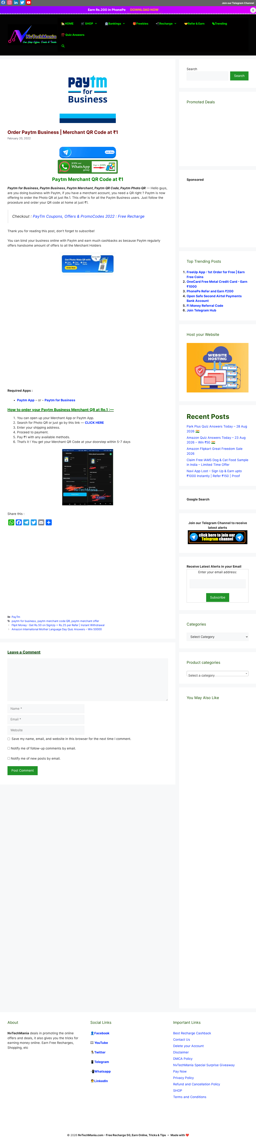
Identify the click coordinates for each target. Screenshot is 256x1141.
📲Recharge (164, 23)
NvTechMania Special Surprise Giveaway (204, 1065)
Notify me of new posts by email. (36, 758)
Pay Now (180, 1071)
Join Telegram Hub (201, 310)
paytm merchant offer (85, 621)
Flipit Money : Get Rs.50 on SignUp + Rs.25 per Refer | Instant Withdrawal (58, 625)
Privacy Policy (183, 1078)
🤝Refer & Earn (194, 23)
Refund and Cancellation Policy (196, 1084)
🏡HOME (67, 23)
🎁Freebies (140, 23)
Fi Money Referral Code (205, 306)
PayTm (16, 616)
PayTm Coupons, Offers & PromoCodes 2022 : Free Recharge (88, 216)
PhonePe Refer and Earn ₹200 (210, 291)
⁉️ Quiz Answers (72, 35)
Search (192, 69)
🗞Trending (219, 23)
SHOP (177, 1090)
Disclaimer (181, 1052)
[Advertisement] (87, 307)
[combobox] (218, 673)
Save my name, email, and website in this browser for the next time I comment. (71, 739)
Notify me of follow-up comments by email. (43, 748)
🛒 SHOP (87, 23)
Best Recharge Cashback (192, 1033)
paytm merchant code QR (53, 621)
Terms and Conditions (189, 1097)
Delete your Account (188, 1046)
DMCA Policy (182, 1059)
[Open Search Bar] (63, 46)
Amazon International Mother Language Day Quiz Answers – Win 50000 (57, 629)
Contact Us (181, 1039)
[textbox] (217, 675)
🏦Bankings (113, 23)
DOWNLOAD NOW (144, 10)
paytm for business (24, 621)
